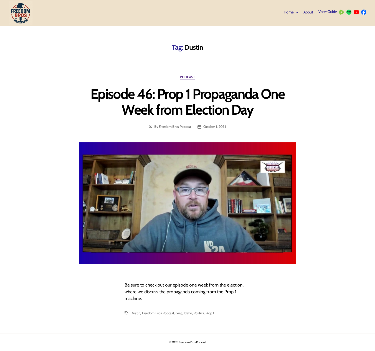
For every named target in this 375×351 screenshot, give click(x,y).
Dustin (135, 313)
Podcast (187, 77)
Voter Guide (327, 12)
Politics (199, 313)
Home (289, 12)
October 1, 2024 (214, 127)
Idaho (188, 313)
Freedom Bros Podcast (175, 127)
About (308, 12)
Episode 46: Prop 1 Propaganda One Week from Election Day (187, 101)
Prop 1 (210, 313)
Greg (179, 313)
